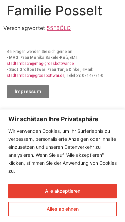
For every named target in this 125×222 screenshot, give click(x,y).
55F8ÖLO (59, 28)
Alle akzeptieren (62, 191)
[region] (62, 165)
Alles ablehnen (63, 209)
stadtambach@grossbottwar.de (35, 75)
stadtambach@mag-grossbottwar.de (40, 63)
